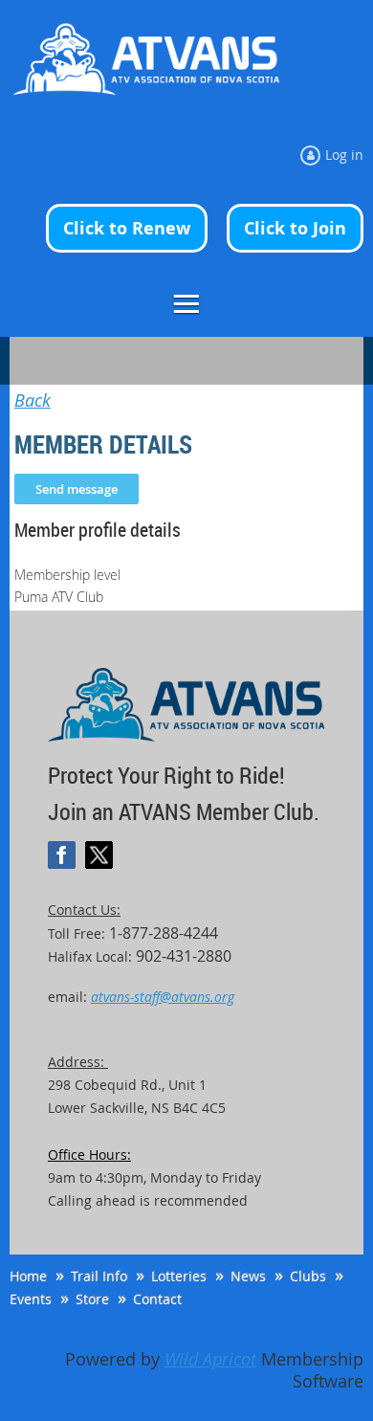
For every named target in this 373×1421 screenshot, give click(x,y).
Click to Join (295, 228)
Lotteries (179, 1276)
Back (32, 400)
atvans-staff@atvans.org (162, 997)
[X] (99, 855)
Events (31, 1299)
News (248, 1276)
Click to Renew (126, 228)
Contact (157, 1299)
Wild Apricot (210, 1359)
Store (92, 1299)
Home (28, 1276)
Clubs (308, 1276)
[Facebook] (62, 855)
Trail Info (99, 1276)
